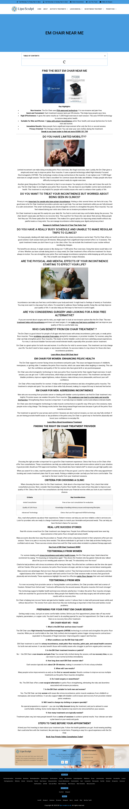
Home (39, 9)
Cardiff (39, 800)
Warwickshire (68, 778)
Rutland (108, 781)
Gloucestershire (52, 781)
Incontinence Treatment (93, 9)
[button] (105, 56)
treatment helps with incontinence (31, 322)
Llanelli (76, 800)
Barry (71, 800)
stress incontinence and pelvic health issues (57, 555)
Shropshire (115, 781)
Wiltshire (17, 781)
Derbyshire (30, 781)
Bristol (23, 781)
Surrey (61, 778)
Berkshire (25, 778)
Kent (81, 781)
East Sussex (43, 781)
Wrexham (58, 800)
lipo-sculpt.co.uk (65, 805)
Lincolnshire (116, 778)
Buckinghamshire (34, 778)
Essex (93, 778)
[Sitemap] (66, 762)
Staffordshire (37, 783)
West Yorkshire (81, 783)
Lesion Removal (75, 9)
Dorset (36, 781)
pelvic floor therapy (85, 576)
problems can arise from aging (46, 336)
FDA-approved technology (67, 110)
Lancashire (88, 781)
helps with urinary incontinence (59, 121)
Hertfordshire (53, 778)
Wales (64, 796)
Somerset (122, 781)
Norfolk (102, 781)
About (45, 9)
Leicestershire (100, 778)
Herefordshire (75, 781)
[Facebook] (62, 762)
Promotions (110, 9)
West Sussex (71, 783)
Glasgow (67, 792)
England (64, 774)
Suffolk (45, 783)
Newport (45, 800)
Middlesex (87, 778)
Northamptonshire (8, 778)
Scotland (64, 788)
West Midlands (62, 783)
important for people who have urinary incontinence (49, 201)
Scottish (61, 792)
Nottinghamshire (8, 781)
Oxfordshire (18, 778)
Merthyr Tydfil (88, 800)
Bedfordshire (44, 778)
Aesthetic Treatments (58, 9)
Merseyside (95, 781)
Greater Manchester (64, 781)
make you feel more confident (83, 322)
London (123, 778)
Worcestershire (91, 783)
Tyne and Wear (53, 783)
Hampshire (109, 778)
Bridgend (65, 800)
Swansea (51, 800)
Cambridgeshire (77, 778)
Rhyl (81, 800)
